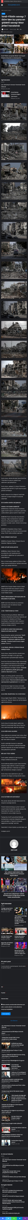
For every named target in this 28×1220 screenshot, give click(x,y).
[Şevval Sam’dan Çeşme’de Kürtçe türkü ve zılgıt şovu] (21, 945)
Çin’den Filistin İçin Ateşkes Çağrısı (6, 936)
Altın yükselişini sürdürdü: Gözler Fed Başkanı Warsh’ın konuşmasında (12, 1135)
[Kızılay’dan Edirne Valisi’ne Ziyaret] (21, 931)
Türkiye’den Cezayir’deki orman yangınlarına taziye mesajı (11, 1038)
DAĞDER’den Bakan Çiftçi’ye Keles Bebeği (14, 1)
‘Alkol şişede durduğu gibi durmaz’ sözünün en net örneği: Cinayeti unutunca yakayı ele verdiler (21, 919)
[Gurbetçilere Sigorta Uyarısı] (6, 1143)
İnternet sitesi (4, 998)
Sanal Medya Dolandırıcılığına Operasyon (15, 94)
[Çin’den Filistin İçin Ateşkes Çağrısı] (7, 931)
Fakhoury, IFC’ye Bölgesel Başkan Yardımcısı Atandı (18, 1073)
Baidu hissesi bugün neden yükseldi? (12, 1123)
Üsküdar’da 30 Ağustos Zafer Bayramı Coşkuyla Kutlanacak (12, 1105)
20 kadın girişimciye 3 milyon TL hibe (12, 1050)
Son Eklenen (14, 1020)
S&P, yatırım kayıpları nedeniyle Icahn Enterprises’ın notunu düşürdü (12, 1080)
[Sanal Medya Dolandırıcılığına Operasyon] (5, 94)
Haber (9, 10)
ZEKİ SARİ (6, 29)
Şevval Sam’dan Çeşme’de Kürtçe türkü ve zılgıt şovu (20, 952)
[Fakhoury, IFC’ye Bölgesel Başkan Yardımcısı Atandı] (6, 1074)
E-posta (3, 992)
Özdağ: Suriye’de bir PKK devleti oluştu (7, 909)
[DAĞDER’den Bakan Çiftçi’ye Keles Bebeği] (6, 1046)
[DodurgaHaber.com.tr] (14, 5)
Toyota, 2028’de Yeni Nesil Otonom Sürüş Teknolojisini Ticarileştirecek (13, 1055)
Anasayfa (5, 10)
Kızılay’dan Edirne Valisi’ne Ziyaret (20, 936)
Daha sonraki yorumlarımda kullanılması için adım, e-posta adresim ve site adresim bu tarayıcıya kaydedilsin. (13, 1007)
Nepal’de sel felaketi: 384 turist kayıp (7, 943)
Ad (2, 986)
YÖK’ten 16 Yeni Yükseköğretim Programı (13, 1060)
